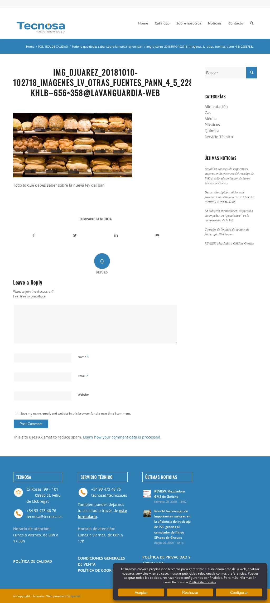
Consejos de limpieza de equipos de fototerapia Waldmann (227, 231)
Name (83, 356)
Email (83, 375)
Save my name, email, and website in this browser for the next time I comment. (76, 413)
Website (83, 394)
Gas (208, 112)
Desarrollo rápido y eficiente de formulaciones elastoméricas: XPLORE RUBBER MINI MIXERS (229, 197)
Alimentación (216, 106)
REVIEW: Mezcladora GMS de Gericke (229, 243)
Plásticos (212, 124)
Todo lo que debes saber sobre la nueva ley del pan (107, 46)
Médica (211, 118)
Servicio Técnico (219, 136)
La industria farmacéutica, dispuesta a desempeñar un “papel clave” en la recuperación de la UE (229, 215)
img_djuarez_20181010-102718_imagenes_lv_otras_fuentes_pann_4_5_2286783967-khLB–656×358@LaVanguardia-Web (119, 82)
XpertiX (75, 596)
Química (212, 130)
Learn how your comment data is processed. (122, 437)
